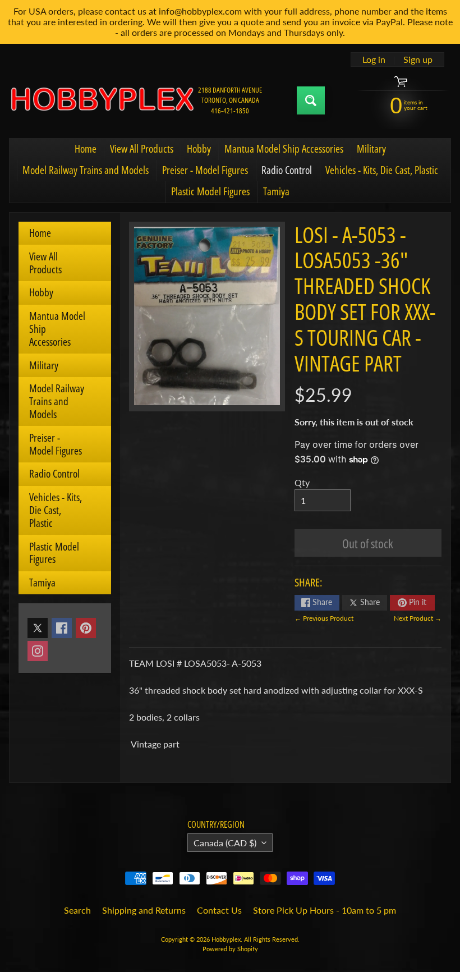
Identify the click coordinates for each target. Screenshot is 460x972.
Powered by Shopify (230, 948)
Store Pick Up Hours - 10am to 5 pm (324, 910)
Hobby (199, 148)
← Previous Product (324, 618)
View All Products (141, 148)
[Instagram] (37, 651)
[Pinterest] (86, 628)
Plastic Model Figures (210, 191)
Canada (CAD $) (225, 842)
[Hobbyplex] (101, 100)
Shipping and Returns (144, 910)
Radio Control (286, 170)
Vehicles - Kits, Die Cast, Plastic (381, 170)
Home (85, 148)
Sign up (418, 59)
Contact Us (219, 910)
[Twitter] (37, 628)
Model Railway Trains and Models (85, 170)
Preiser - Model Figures (205, 170)
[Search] (311, 100)
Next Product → (417, 618)
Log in (373, 59)
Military (371, 148)
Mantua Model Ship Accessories (283, 148)
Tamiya (276, 191)
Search (77, 910)
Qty (302, 482)
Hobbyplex (226, 939)
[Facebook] (62, 628)
